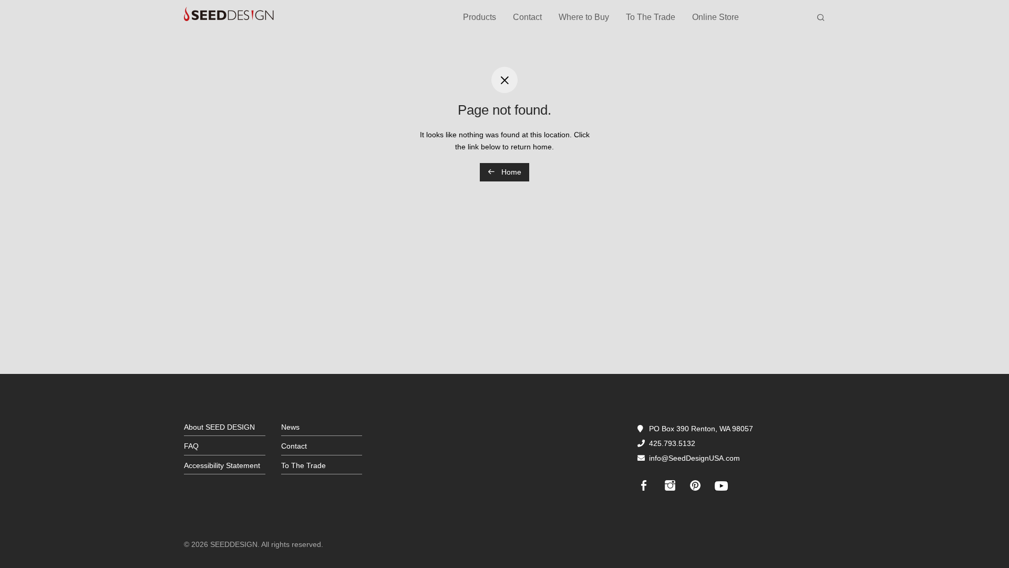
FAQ (191, 446)
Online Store (715, 17)
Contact (527, 17)
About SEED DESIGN (219, 427)
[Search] (820, 18)
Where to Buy (584, 17)
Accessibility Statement (222, 465)
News (290, 427)
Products (479, 17)
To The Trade (650, 17)
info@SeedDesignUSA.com (694, 458)
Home (510, 172)
